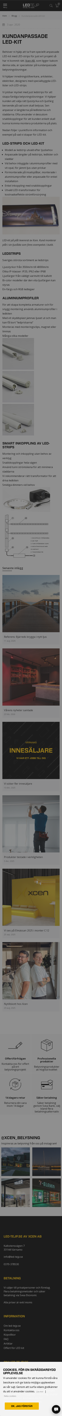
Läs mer (39, 1391)
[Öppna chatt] (56, 1409)
